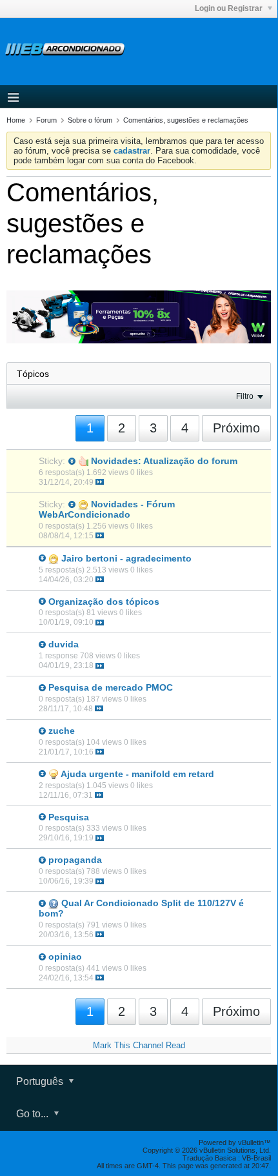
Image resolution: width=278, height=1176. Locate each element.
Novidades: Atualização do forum (164, 461)
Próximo (236, 428)
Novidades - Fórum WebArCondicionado (107, 509)
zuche (61, 730)
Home (15, 120)
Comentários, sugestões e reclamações (185, 120)
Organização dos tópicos (103, 601)
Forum (46, 120)
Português (41, 1081)
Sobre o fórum (90, 120)
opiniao (65, 956)
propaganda (75, 860)
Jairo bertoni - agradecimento (126, 558)
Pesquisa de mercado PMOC (110, 687)
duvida (63, 644)
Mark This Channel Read (139, 1045)
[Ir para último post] (99, 482)
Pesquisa (68, 817)
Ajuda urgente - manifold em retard (137, 774)
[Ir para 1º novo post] (71, 461)
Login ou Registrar (229, 8)
